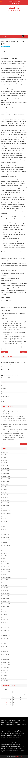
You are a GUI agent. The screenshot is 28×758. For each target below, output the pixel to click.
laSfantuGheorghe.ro (16, 742)
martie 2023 (5, 561)
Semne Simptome (7, 399)
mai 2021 (5, 617)
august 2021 (5, 609)
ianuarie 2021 (6, 627)
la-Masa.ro (24, 720)
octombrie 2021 (6, 603)
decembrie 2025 (6, 473)
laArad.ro (3, 746)
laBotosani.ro (4, 748)
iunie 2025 (5, 489)
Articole (4, 388)
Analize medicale (5, 46)
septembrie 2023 (6, 545)
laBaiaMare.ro (14, 746)
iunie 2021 (5, 614)
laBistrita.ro (21, 746)
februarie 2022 (6, 593)
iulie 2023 (5, 550)
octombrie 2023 (6, 542)
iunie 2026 (5, 457)
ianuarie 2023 (6, 566)
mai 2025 (5, 492)
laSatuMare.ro (21, 748)
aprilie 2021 (5, 619)
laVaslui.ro (3, 744)
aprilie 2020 (5, 649)
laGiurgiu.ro (10, 735)
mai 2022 (5, 585)
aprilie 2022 (5, 587)
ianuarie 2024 (6, 534)
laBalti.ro (24, 724)
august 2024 (5, 516)
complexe (19, 347)
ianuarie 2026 (6, 470)
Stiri (4, 401)
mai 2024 (5, 524)
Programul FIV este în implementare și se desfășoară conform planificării (15, 425)
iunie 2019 (5, 675)
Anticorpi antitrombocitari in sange (9, 375)
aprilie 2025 (5, 494)
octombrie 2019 (6, 664)
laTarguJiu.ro (4, 751)
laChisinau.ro (18, 724)
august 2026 (5, 452)
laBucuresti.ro (11, 730)
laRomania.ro (4, 730)
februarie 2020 (6, 654)
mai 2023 (5, 555)
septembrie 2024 (6, 513)
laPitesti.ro (9, 737)
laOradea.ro (3, 737)
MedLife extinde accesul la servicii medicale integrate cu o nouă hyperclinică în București (15, 430)
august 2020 (5, 638)
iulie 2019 (5, 672)
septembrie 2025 (6, 481)
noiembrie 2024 (6, 508)
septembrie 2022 (6, 577)
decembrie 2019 (6, 659)
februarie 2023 (6, 563)
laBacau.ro (8, 746)
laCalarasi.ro (16, 733)
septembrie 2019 (6, 667)
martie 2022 (5, 590)
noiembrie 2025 (6, 476)
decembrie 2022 (6, 569)
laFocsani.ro (4, 735)
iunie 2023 (5, 553)
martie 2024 (5, 529)
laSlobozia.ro (14, 750)
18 (6, 702)
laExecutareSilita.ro (10, 724)
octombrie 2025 (6, 478)
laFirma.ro (12, 722)
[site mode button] (23, 36)
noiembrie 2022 (6, 571)
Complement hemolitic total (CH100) (5, 352)
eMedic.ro (3, 720)
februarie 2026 (6, 468)
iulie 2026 (5, 454)
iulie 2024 (5, 518)
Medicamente (6, 396)
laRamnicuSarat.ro (17, 737)
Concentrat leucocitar (24, 352)
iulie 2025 (5, 486)
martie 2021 (5, 622)
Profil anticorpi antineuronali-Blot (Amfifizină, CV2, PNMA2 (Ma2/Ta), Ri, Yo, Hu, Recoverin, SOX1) (13, 363)
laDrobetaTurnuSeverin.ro (17, 739)
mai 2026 (5, 460)
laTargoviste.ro (20, 750)
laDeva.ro (21, 733)
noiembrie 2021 (6, 601)
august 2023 (5, 548)
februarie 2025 (6, 500)
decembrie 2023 (6, 537)
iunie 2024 (5, 521)
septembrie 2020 (6, 635)
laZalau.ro (23, 751)
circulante (12, 347)
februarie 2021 (6, 625)
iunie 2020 (5, 643)
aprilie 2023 (5, 558)
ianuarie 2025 (6, 502)
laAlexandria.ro (16, 744)
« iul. (2, 710)
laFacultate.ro (18, 722)
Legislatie (5, 393)
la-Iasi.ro (9, 742)
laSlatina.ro (8, 750)
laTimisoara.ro (4, 733)
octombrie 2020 (6, 633)
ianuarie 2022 (6, 595)
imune (3, 349)
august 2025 (5, 484)
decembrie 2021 (6, 598)
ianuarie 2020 (6, 657)
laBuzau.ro (10, 733)
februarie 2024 (6, 532)
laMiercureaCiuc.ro (17, 735)
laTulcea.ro (18, 751)
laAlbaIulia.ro (9, 744)
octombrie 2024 (6, 510)
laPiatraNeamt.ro (5, 726)
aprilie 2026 (5, 462)
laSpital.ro (14, 720)
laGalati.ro (17, 731)
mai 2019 (5, 678)
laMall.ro (3, 722)
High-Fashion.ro (12, 726)
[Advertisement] (14, 26)
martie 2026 (5, 465)
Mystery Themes (18, 756)
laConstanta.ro (4, 731)
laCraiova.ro (11, 731)
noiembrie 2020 (6, 630)
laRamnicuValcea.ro (5, 739)
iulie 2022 (5, 582)
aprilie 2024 (5, 526)
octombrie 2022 (6, 574)
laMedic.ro (14, 8)
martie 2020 (5, 651)
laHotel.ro (19, 720)
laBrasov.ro (3, 742)
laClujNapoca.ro (18, 730)
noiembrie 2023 (6, 540)
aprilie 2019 (5, 680)
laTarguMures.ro (11, 751)
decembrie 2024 (6, 505)
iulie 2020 (5, 641)
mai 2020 (5, 646)
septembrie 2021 (6, 606)
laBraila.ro (10, 748)
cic (7, 347)
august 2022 (5, 579)
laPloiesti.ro (22, 731)
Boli (3, 391)
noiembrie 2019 (6, 662)
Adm (11, 48)
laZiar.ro (7, 722)
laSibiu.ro (3, 750)
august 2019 (5, 670)
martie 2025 (5, 497)
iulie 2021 (5, 611)
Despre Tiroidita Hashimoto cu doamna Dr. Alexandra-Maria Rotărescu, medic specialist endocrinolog (13, 411)
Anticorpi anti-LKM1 (5, 369)
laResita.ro (14, 748)
